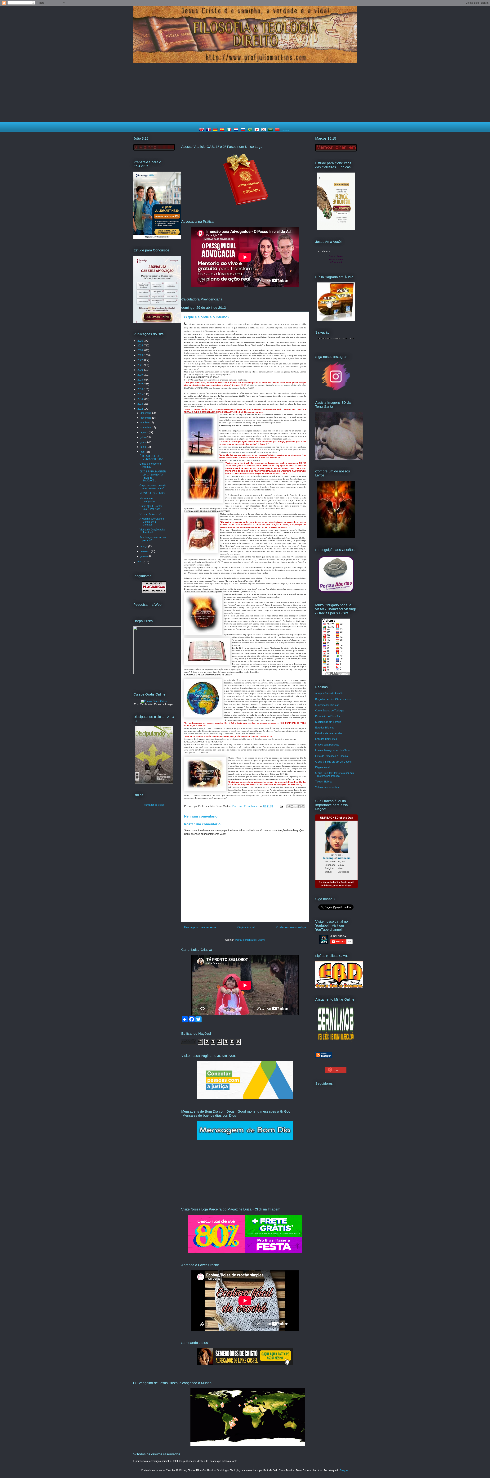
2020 (140, 369)
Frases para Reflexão (327, 744)
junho (143, 442)
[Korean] (264, 130)
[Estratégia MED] (157, 237)
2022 (140, 360)
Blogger (344, 1470)
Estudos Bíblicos (324, 727)
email (351, 882)
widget (348, 885)
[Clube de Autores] (336, 537)
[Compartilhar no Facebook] (299, 806)
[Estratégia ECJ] (336, 229)
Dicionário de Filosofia (327, 716)
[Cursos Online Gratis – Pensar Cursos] (154, 701)
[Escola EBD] (154, 782)
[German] (216, 130)
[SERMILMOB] (336, 1042)
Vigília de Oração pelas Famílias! (152, 531)
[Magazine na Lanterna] (245, 1252)
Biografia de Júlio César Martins (333, 699)
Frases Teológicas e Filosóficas (332, 750)
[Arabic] (271, 130)
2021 (140, 365)
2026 (140, 340)
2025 (140, 345)
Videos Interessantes (327, 787)
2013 (140, 403)
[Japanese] (257, 130)
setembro (146, 427)
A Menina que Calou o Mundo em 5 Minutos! (152, 521)
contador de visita (154, 804)
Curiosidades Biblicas (327, 705)
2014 (140, 399)
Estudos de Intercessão (328, 733)
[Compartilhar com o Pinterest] (303, 806)
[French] (209, 130)
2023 (140, 355)
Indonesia (343, 857)
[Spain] (223, 130)
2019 (140, 374)
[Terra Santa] (336, 390)
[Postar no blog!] (292, 806)
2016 (140, 389)
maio (143, 446)
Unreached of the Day (334, 882)
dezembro (146, 413)
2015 (140, 394)
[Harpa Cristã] (157, 673)
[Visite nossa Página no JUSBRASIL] (245, 1098)
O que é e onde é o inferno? (150, 465)
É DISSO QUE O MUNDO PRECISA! (152, 458)
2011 (140, 562)
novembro (146, 417)
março (144, 546)
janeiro (144, 556)
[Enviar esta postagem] (281, 806)
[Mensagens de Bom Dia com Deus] (245, 1139)
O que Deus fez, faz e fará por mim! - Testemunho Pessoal (335, 774)
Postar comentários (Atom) (250, 939)
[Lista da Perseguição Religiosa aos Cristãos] (336, 592)
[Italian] (230, 130)
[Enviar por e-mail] (288, 806)
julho (143, 437)
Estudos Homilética (326, 738)
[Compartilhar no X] (295, 806)
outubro (144, 422)
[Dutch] (237, 130)
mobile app (326, 885)
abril (143, 451)
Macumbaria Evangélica (147, 500)
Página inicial (246, 927)
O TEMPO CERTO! (150, 513)
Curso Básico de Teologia (329, 710)
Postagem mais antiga (291, 927)
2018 (140, 379)
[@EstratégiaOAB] (245, 208)
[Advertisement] (245, 93)
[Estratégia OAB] (157, 321)
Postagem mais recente (200, 927)
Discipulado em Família (328, 721)
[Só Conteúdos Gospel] (245, 1364)
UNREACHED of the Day (336, 817)
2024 (140, 350)
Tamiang (328, 857)
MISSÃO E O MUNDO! (152, 493)
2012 (140, 408)
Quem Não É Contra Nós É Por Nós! (151, 508)
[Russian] (244, 130)
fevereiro (145, 551)
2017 (140, 384)
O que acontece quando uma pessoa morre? (153, 487)
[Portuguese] (250, 130)
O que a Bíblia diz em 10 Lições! (333, 761)
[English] (202, 130)
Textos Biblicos (323, 781)
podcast (337, 885)
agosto (144, 432)
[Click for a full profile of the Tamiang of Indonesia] (336, 852)
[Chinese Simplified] (278, 130)
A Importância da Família (329, 693)
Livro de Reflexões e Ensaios (331, 756)
